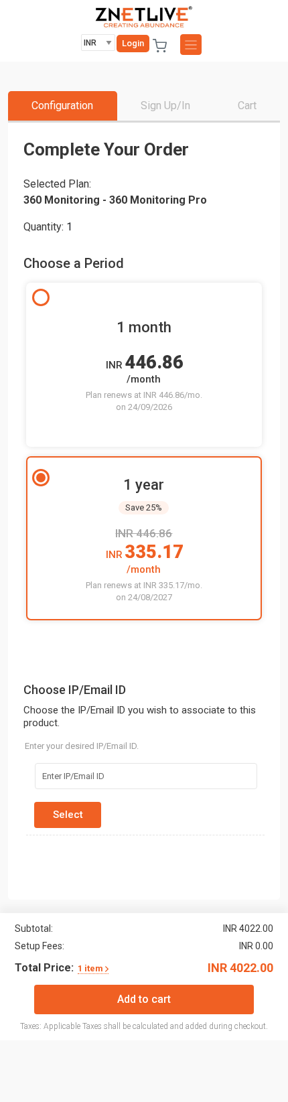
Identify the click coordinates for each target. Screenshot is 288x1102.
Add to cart (144, 999)
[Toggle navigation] (191, 44)
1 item (91, 969)
